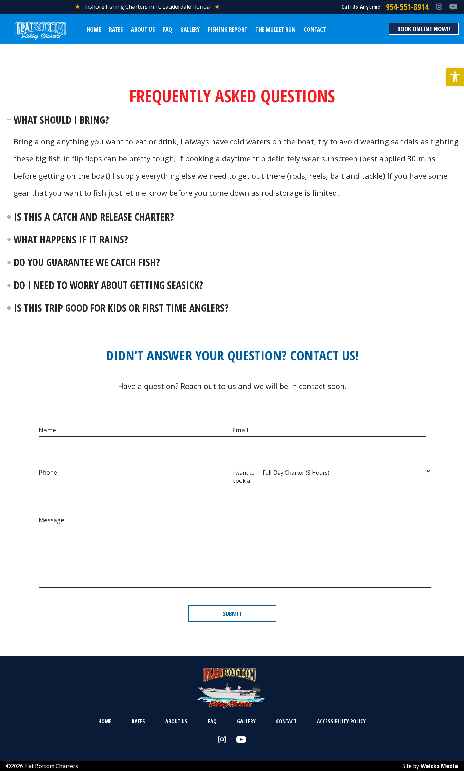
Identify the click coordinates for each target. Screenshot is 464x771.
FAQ (167, 29)
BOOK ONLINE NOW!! (423, 28)
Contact (315, 29)
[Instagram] (439, 6)
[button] (455, 77)
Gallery (190, 29)
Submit (232, 614)
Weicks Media (439, 766)
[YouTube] (453, 6)
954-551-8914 (407, 6)
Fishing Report (227, 29)
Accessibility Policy (341, 721)
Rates (116, 29)
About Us (143, 29)
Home (94, 29)
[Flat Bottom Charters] (40, 31)
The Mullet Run (275, 29)
